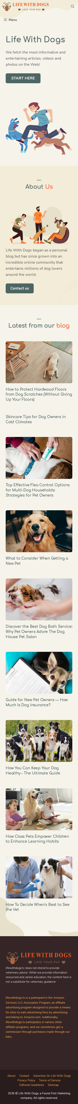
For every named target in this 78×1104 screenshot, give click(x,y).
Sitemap (53, 1085)
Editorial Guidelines (31, 1085)
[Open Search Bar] (72, 6)
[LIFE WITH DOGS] (25, 6)
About (11, 1076)
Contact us (19, 288)
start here (23, 78)
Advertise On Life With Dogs (52, 1076)
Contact (24, 1076)
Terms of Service (50, 1080)
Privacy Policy (26, 1080)
